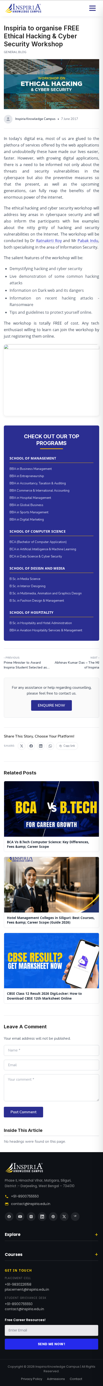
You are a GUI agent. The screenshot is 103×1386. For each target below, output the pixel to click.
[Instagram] (31, 1216)
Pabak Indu (88, 240)
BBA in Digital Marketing (27, 519)
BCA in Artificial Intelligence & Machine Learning (43, 549)
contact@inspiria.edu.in (30, 1203)
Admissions (56, 1379)
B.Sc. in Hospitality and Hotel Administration (41, 623)
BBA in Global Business (26, 505)
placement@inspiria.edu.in (27, 1289)
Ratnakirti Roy (49, 240)
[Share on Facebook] (31, 746)
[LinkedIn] (42, 1216)
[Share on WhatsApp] (50, 746)
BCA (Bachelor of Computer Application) (38, 542)
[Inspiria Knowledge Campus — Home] (23, 8)
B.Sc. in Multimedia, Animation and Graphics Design (46, 593)
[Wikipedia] (75, 1216)
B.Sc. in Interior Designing (28, 586)
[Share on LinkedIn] (41, 746)
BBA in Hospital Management (30, 498)
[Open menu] (92, 8)
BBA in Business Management (31, 469)
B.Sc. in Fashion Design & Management (37, 601)
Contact (76, 1379)
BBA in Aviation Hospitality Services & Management (46, 630)
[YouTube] (20, 1216)
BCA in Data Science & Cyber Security (36, 556)
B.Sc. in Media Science (25, 579)
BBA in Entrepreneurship (27, 476)
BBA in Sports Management (29, 512)
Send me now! (51, 1344)
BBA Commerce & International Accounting (39, 490)
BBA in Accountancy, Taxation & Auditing (38, 483)
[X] (64, 1216)
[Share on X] (21, 746)
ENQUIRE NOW (51, 705)
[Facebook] (9, 1216)
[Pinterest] (53, 1216)
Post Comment (23, 1112)
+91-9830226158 (18, 1284)
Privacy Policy (31, 1379)
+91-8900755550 (25, 1196)
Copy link (69, 746)
